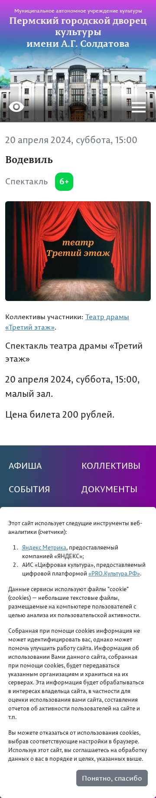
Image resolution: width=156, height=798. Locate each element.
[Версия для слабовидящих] (16, 108)
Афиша (25, 465)
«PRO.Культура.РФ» (114, 573)
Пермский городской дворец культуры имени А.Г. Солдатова (78, 32)
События (29, 489)
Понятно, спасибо (112, 778)
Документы (109, 489)
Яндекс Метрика (44, 547)
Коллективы (110, 465)
